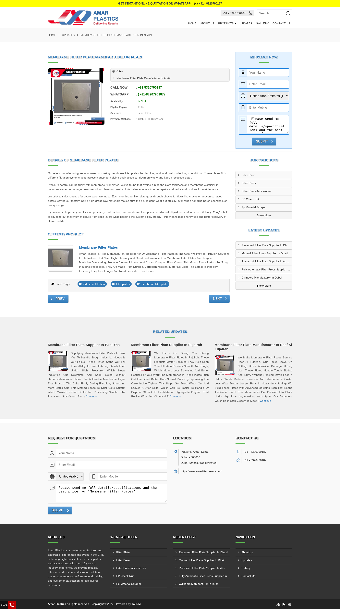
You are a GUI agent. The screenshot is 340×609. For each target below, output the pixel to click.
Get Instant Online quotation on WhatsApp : (170, 3)
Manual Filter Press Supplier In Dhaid (265, 253)
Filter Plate (248, 175)
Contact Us (281, 23)
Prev (60, 298)
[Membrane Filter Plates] (60, 258)
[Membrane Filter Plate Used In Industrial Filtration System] (76, 96)
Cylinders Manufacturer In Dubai (262, 277)
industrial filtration (94, 284)
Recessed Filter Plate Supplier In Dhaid (266, 245)
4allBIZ (136, 603)
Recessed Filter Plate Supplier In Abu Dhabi (267, 261)
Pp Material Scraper (254, 207)
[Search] (288, 13)
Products (226, 23)
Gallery (262, 23)
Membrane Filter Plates (98, 247)
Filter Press (249, 183)
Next (217, 298)
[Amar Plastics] (117, 17)
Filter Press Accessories (256, 191)
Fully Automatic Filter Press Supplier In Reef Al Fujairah (267, 269)
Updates (245, 23)
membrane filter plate (154, 284)
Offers (120, 71)
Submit (262, 141)
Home (192, 23)
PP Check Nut (250, 199)
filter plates (123, 284)
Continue (91, 396)
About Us (207, 23)
